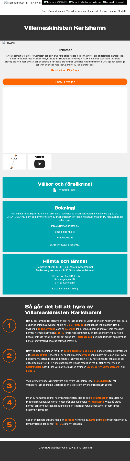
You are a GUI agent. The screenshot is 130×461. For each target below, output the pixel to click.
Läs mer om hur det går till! (65, 244)
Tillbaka (11, 43)
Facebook (119, 2)
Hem (43, 11)
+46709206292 (61, 2)
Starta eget (93, 11)
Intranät (113, 11)
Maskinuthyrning (56, 11)
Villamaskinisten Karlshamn (65, 27)
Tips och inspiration (76, 11)
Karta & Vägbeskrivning (65, 288)
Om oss (103, 11)
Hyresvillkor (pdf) (67, 189)
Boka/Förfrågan (65, 81)
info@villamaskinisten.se (89, 2)
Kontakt (122, 11)
